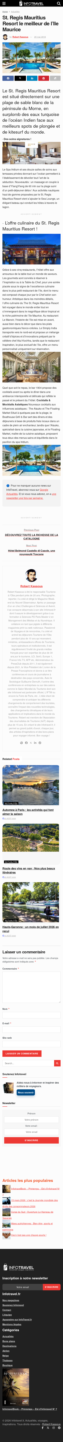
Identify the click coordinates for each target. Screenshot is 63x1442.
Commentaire (10, 968)
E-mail (6, 1023)
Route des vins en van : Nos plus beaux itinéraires (28, 870)
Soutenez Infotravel (13, 1305)
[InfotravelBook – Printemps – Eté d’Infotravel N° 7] (31, 1387)
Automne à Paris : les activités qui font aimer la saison (28, 812)
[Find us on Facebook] (42, 1427)
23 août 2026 (10, 818)
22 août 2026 (10, 877)
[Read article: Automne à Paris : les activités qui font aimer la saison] (31, 785)
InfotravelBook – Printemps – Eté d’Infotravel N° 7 (29, 1409)
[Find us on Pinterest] (59, 1427)
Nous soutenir (26, 1092)
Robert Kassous (20, 36)
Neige (5, 1355)
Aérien (6, 1350)
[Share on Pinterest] (43, 78)
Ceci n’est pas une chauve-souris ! (28, 1235)
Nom (6, 1008)
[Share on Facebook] (8, 78)
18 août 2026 (10, 936)
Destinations (9, 1346)
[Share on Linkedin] (32, 78)
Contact (6, 1309)
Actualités (15, 11)
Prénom (31, 1113)
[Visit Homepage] (31, 3)
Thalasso (7, 1360)
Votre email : (31, 1125)
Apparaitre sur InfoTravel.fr (17, 1319)
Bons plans (8, 1341)
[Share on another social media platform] (55, 78)
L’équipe (7, 1314)
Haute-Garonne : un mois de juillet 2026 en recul (30, 929)
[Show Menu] (3, 3)
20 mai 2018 (40, 36)
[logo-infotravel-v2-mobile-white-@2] (18, 1267)
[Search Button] (59, 3)
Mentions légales (11, 1324)
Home (5, 11)
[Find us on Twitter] (48, 1427)
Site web (7, 1037)
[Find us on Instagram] (53, 1427)
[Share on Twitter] (20, 78)
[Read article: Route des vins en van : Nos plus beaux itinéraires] (31, 844)
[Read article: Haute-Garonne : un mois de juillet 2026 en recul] (31, 902)
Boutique (7, 1365)
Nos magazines (10, 1300)
